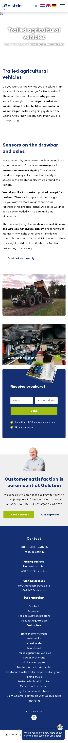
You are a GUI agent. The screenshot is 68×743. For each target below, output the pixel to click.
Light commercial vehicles (34, 691)
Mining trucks (34, 676)
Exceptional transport (34, 686)
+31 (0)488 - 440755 (34, 547)
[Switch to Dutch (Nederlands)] (42, 5)
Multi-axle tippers (34, 662)
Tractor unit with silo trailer (34, 667)
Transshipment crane (34, 633)
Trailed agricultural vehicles (34, 652)
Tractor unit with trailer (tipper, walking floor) (34, 672)
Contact (34, 606)
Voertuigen (20, 44)
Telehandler (34, 638)
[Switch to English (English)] (48, 5)
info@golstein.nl (34, 551)
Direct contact (19, 514)
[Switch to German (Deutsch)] (54, 5)
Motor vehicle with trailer (34, 681)
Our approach (50, 514)
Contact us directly (21, 258)
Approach (34, 611)
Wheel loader (34, 643)
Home (7, 44)
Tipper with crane (34, 657)
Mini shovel (34, 648)
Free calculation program (34, 615)
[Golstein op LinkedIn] (36, 5)
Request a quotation (34, 620)
